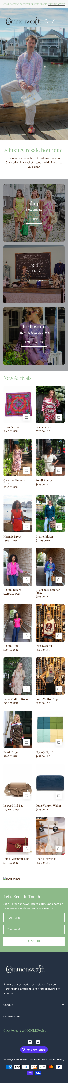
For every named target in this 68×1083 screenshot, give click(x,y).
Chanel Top (10, 645)
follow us (34, 342)
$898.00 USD (43, 484)
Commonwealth (19, 1059)
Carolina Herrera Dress (14, 482)
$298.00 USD (43, 703)
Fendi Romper (45, 480)
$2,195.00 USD (44, 540)
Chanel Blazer (44, 536)
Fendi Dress (10, 752)
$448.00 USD (10, 431)
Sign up (34, 941)
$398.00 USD (10, 487)
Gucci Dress (43, 427)
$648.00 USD (10, 863)
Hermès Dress (12, 536)
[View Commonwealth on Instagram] (30, 1042)
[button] (45, 21)
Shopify (60, 1059)
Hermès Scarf (11, 427)
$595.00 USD (43, 863)
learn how (34, 281)
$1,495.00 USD (11, 810)
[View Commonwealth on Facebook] (38, 1042)
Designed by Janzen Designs (42, 1059)
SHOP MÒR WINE (56, 4)
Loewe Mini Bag (13, 805)
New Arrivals (17, 377)
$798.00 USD (43, 431)
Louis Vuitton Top (47, 699)
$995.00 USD (43, 597)
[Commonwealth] (23, 21)
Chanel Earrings (46, 858)
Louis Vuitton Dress (15, 699)
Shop (34, 219)
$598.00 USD (10, 540)
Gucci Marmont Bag (15, 858)
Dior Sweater (44, 645)
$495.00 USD (43, 810)
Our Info (8, 1004)
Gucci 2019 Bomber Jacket (48, 591)
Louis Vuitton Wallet (48, 805)
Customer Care (11, 1016)
